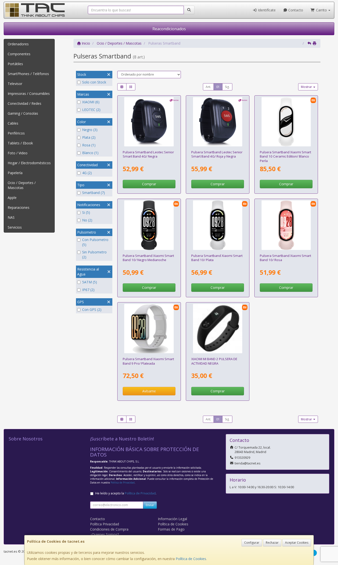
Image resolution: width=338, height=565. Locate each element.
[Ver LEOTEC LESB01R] (218, 121)
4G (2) (87, 172)
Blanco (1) (90, 152)
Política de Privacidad (123, 482)
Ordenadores (18, 44)
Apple (12, 197)
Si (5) (86, 212)
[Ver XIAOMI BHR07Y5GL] (286, 121)
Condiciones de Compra (109, 529)
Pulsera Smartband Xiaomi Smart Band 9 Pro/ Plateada (148, 361)
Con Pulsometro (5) (95, 242)
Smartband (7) (93, 192)
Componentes (19, 54)
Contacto (295, 10)
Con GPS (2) (91, 309)
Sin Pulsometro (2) (94, 254)
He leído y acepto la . (125, 493)
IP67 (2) (88, 289)
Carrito (321, 10)
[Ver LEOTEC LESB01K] (149, 121)
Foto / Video (17, 153)
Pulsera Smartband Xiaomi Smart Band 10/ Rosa (285, 257)
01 (218, 87)
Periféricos (16, 133)
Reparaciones (18, 207)
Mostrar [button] (307, 87)
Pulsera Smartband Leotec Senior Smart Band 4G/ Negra (148, 154)
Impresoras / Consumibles (29, 93)
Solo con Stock (94, 82)
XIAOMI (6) (90, 102)
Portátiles (15, 63)
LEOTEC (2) (91, 109)
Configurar (251, 542)
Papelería (15, 172)
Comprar (149, 184)
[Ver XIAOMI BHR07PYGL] (149, 225)
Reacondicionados (169, 28)
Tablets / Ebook (20, 143)
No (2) (87, 220)
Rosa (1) (89, 145)
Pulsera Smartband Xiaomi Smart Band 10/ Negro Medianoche (148, 257)
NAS (11, 217)
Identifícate (266, 10)
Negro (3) (89, 129)
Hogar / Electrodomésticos (29, 163)
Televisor (15, 83)
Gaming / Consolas (23, 113)
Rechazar (272, 542)
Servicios (15, 227)
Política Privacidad (104, 524)
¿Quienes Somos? (104, 534)
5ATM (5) (89, 282)
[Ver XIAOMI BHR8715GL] (149, 328)
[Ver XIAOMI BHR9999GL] (286, 225)
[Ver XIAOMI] (218, 328)
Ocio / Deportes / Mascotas (22, 185)
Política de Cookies (191, 558)
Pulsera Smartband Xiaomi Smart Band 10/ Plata (216, 257)
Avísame (149, 391)
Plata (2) (89, 137)
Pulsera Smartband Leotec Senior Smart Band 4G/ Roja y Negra (216, 154)
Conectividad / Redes (24, 103)
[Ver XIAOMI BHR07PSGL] (218, 225)
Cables (13, 123)
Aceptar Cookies (296, 542)
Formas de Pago (171, 529)
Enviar (150, 505)
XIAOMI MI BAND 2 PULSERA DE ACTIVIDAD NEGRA (214, 361)
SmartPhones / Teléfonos (28, 73)
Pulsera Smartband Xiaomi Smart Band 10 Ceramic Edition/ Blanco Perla (285, 156)
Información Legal (172, 518)
